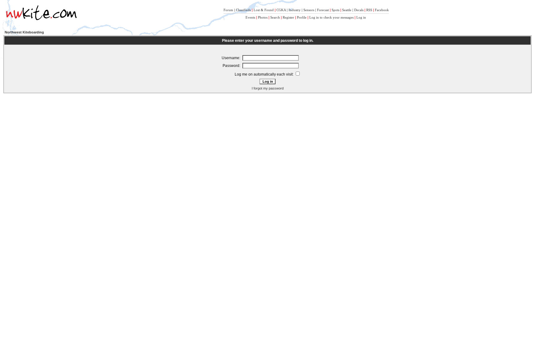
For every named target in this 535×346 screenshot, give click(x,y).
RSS (369, 10)
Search (275, 17)
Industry (295, 10)
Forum (228, 10)
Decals (358, 10)
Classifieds (243, 10)
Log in (361, 17)
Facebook (382, 10)
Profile (302, 17)
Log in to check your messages (331, 17)
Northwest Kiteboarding (24, 32)
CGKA (281, 10)
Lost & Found (264, 10)
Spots (335, 10)
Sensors (308, 10)
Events (250, 17)
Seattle (346, 10)
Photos (263, 17)
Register (288, 17)
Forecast (323, 10)
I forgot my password (268, 88)
